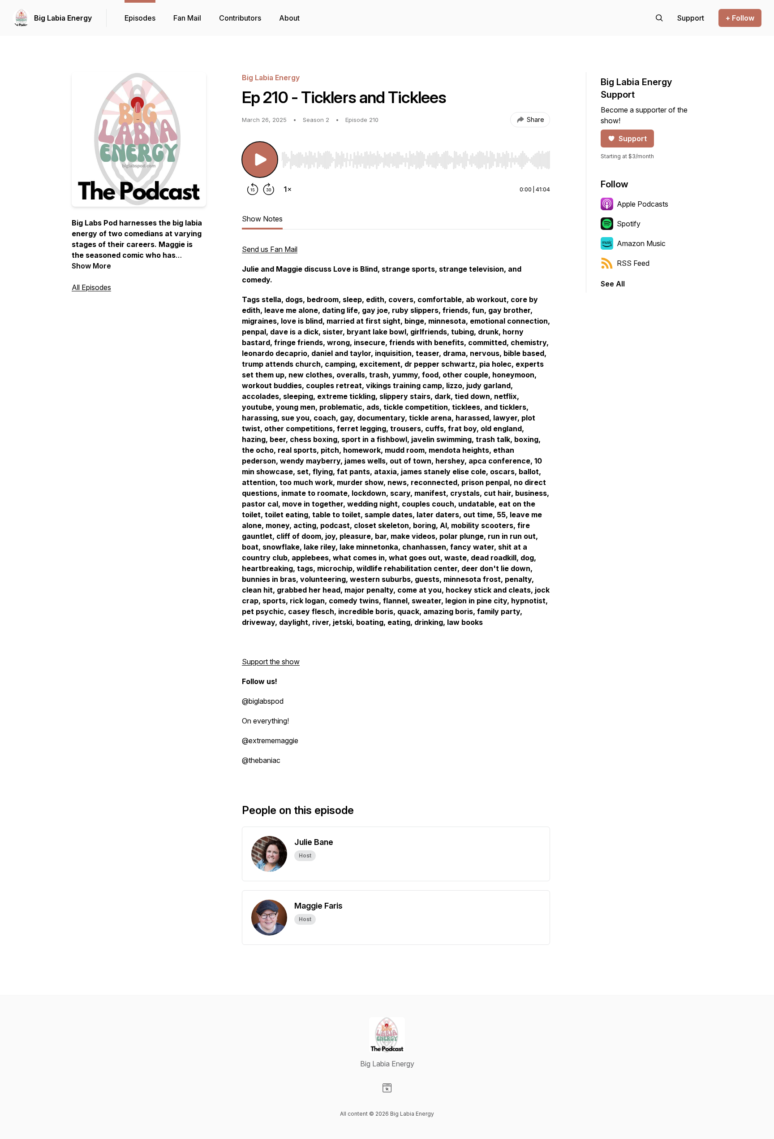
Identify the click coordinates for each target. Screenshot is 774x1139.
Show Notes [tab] (262, 218)
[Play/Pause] (260, 160)
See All (613, 283)
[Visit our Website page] (387, 1087)
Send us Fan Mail (269, 249)
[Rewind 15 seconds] (252, 189)
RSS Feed (633, 263)
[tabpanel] (396, 509)
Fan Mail (187, 17)
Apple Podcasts (642, 203)
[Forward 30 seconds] (268, 189)
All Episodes (91, 287)
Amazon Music (641, 243)
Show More (91, 265)
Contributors (240, 17)
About (289, 17)
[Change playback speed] (288, 189)
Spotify (629, 223)
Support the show (271, 661)
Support (633, 138)
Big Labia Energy (63, 17)
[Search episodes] (659, 18)
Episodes (140, 17)
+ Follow (740, 17)
